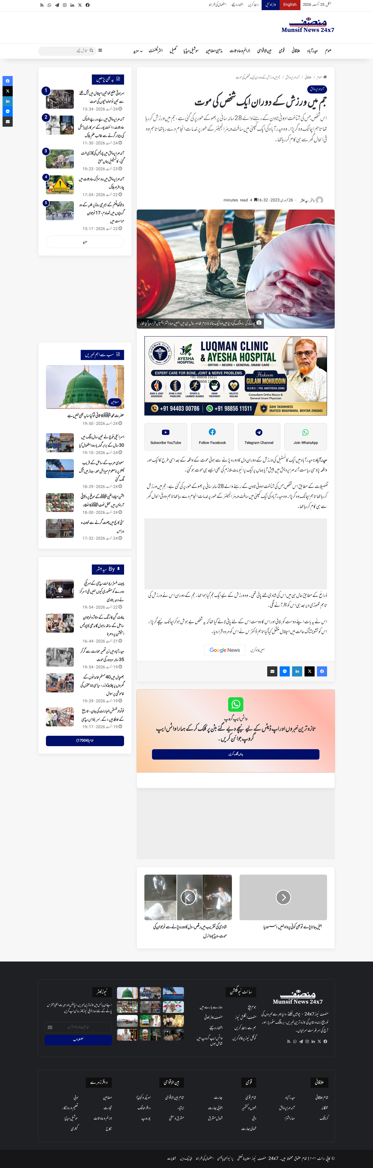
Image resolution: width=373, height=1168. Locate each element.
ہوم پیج (252, 1007)
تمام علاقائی (321, 1098)
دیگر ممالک (144, 1108)
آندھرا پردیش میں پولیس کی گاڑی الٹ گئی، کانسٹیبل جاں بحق (102, 157)
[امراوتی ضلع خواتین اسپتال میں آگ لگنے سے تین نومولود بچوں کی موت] (60, 99)
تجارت (108, 1108)
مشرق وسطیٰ (176, 1118)
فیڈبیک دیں (186, 1158)
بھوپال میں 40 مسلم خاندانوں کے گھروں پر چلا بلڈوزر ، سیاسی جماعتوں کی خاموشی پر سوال (102, 686)
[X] (319, 1042)
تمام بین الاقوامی (174, 1098)
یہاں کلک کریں (236, 754)
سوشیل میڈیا (191, 51)
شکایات (171, 1158)
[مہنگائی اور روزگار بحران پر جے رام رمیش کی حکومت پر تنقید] (173, 1007)
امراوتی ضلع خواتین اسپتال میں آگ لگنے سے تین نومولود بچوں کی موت (101, 98)
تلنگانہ (324, 1108)
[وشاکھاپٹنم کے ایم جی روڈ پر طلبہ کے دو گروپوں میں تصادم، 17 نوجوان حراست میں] (60, 210)
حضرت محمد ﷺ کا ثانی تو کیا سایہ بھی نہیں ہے (95, 416)
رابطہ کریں (253, 5)
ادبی (76, 1098)
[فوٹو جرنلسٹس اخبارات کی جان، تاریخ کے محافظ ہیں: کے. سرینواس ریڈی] (60, 716)
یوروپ (145, 1118)
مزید (136, 51)
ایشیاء (180, 1108)
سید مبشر (304, 201)
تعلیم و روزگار (70, 1108)
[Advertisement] (235, 172)
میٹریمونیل (270, 5)
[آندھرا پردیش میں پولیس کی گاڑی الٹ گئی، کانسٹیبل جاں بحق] (60, 158)
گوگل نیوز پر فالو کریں (244, 1038)
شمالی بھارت (248, 1129)
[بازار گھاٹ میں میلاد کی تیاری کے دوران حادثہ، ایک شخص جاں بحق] (150, 1035)
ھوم (328, 51)
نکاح (109, 1129)
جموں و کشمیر (249, 1108)
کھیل (173, 51)
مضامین (107, 1098)
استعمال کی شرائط (217, 5)
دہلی (254, 1118)
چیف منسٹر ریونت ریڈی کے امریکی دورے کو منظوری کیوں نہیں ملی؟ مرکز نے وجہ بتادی (102, 592)
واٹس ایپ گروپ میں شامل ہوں (210, 1041)
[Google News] (224, 650)
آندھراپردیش (292, 77)
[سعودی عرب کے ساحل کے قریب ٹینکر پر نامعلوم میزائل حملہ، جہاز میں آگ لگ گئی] (60, 468)
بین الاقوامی (264, 51)
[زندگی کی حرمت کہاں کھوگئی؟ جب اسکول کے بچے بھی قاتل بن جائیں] (173, 1035)
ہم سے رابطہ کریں (245, 1028)
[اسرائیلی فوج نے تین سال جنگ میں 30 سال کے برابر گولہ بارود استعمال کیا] (60, 442)
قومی (282, 51)
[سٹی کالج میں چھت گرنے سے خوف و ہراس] (60, 528)
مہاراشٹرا (290, 1118)
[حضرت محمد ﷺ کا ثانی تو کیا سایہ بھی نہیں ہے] (127, 993)
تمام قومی (250, 1098)
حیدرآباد (312, 51)
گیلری (74, 1129)
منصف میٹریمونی (213, 1018)
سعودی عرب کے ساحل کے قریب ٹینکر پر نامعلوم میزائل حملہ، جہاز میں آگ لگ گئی (101, 471)
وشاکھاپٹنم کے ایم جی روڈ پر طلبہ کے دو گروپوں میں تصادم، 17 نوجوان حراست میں (101, 213)
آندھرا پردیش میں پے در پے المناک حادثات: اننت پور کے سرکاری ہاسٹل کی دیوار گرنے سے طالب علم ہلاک (101, 128)
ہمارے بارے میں (211, 1007)
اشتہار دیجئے (237, 5)
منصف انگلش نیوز (245, 1018)
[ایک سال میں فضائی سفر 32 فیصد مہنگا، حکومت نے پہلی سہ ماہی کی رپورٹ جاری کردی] (127, 1021)
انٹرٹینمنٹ (156, 51)
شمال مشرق (215, 1118)
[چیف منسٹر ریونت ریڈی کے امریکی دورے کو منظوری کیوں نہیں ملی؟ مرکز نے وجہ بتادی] (60, 589)
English (290, 5)
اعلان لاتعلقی (243, 1158)
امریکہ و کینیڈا (143, 1098)
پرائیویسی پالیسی (225, 1158)
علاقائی (296, 51)
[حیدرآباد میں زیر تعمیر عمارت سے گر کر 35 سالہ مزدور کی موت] (60, 657)
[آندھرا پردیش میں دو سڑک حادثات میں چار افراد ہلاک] (60, 184)
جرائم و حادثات (240, 51)
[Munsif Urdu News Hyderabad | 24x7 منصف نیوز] (308, 24)
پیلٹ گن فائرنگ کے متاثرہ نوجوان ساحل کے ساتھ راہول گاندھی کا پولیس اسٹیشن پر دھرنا (102, 626)
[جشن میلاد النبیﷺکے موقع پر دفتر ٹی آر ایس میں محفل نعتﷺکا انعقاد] (60, 502)
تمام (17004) (84, 741)
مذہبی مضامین (214, 51)
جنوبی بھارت (215, 1108)
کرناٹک (324, 1118)
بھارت (218, 1098)
